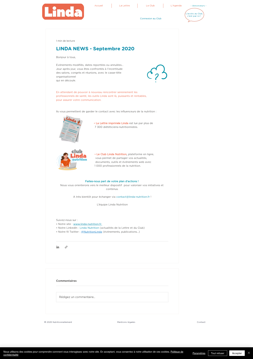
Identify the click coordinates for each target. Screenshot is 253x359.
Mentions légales (127, 322)
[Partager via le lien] (66, 247)
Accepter (237, 353)
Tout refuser (217, 353)
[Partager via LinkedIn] (57, 247)
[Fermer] (249, 353)
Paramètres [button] (199, 353)
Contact (201, 322)
